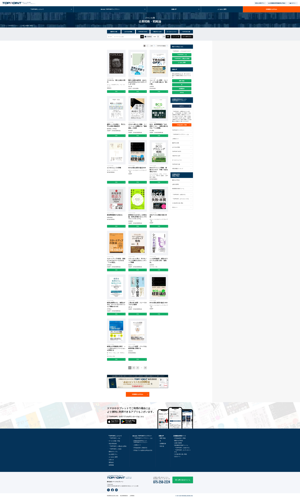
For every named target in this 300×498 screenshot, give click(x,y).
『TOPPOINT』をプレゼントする (180, 198)
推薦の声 (173, 9)
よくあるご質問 (113, 457)
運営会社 (111, 462)
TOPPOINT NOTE (142, 31)
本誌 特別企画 (113, 443)
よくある (222, 9)
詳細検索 (149, 36)
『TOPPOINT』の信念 (115, 449)
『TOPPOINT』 (37, 9)
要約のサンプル (113, 451)
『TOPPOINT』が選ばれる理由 (117, 446)
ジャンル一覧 (176, 36)
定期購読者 (163, 443)
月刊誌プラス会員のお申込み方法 (142, 450)
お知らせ (111, 459)
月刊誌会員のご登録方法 (140, 447)
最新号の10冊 (113, 31)
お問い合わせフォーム (184, 480)
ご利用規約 (132, 495)
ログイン (293, 3)
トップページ (5, 25)
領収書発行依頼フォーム (178, 188)
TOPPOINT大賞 (186, 31)
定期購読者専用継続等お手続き (277, 3)
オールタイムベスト (172, 31)
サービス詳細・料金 (114, 441)
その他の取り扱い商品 (177, 203)
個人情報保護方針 (124, 495)
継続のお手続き (176, 180)
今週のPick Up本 (157, 31)
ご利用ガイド (175, 138)
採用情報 (111, 465)
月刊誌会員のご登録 (180, 438)
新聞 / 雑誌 (163, 438)
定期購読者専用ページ (179, 435)
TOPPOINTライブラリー (13, 25)
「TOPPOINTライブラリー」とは (180, 134)
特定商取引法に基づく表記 (112, 495)
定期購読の (271, 9)
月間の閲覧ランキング (177, 168)
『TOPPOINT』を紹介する (178, 194)
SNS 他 (162, 446)
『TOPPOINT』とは (114, 438)
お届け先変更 (175, 184)
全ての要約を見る (187, 36)
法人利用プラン (261, 3)
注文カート (175, 207)
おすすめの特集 (128, 31)
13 (145, 367)
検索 (142, 36)
